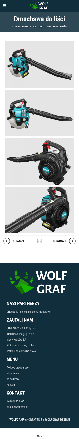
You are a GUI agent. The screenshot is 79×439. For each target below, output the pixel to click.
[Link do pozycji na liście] (39, 312)
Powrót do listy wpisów (39, 241)
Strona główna (20, 26)
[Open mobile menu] (4, 6)
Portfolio (37, 26)
